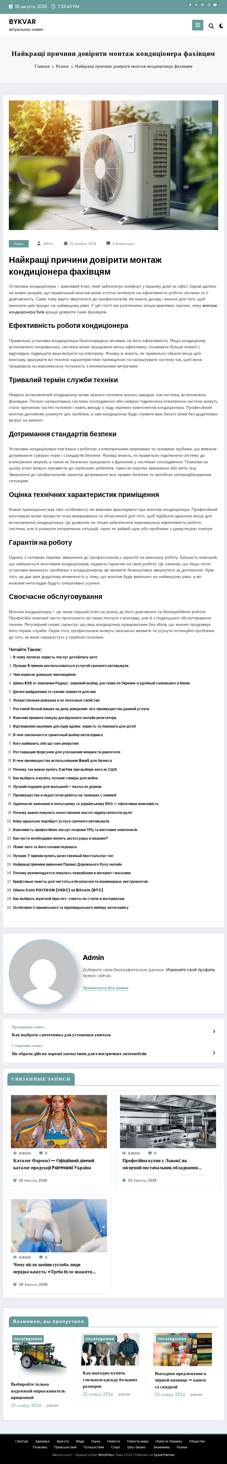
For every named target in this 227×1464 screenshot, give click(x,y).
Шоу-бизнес (136, 1447)
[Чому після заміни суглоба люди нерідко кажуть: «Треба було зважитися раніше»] (59, 1225)
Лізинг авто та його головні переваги (45, 846)
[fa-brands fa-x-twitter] (196, 4)
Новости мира (137, 1441)
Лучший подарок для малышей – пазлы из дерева (57, 786)
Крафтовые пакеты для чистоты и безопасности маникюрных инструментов (80, 881)
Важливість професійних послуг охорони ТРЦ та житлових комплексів (75, 829)
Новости (113, 1441)
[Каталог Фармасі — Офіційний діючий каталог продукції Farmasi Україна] (59, 1121)
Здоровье (42, 1441)
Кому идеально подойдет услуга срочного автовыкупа (61, 821)
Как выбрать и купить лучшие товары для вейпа (55, 777)
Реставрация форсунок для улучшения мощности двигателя (66, 751)
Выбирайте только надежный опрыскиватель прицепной (38, 1390)
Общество (197, 1441)
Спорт (115, 1447)
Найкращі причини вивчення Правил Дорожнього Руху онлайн (67, 864)
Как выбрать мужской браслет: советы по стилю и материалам (68, 898)
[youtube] (215, 4)
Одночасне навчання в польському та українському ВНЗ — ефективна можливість (86, 803)
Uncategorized (28, 1338)
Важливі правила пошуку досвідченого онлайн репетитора (64, 717)
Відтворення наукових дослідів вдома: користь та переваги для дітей (74, 726)
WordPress (106, 1455)
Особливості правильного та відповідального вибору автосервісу (71, 907)
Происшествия (65, 1447)
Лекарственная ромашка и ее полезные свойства (56, 700)
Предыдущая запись (28, 1027)
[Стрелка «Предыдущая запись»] (214, 1031)
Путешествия (94, 1447)
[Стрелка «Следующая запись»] (214, 1053)
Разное (19, 244)
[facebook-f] (190, 4)
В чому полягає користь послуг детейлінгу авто (55, 657)
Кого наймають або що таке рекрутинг (46, 743)
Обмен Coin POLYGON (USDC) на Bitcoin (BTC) (58, 890)
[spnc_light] (221, 26)
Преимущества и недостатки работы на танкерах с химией (64, 795)
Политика (40, 1447)
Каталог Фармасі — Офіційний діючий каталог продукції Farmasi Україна (53, 1164)
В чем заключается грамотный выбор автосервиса (58, 734)
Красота (63, 1441)
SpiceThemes (164, 1455)
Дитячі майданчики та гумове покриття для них (54, 691)
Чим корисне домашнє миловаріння (44, 674)
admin (48, 244)
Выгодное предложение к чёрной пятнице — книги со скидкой (181, 1380)
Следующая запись (27, 1046)
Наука (95, 1441)
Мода (80, 1441)
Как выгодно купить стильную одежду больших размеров (110, 1379)
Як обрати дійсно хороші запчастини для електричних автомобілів (79, 1053)
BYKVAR (22, 21)
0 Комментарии (123, 244)
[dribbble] (202, 4)
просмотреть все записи (105, 988)
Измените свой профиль (190, 969)
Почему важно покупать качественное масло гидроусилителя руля (72, 812)
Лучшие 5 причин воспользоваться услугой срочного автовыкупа (71, 665)
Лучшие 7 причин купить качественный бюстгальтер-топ (63, 855)
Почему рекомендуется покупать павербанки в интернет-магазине (72, 872)
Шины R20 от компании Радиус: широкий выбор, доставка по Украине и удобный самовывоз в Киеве (101, 683)
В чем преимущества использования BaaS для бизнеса (62, 760)
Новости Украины (168, 1441)
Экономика (161, 1447)
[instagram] (208, 4)
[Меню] (197, 25)
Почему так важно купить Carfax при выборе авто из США (65, 769)
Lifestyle (21, 1441)
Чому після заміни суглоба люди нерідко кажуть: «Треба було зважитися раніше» (55, 1268)
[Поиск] (211, 26)
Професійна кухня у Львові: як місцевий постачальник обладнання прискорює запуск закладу (160, 1164)
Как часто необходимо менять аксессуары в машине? (60, 838)
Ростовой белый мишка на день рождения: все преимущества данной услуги (81, 708)
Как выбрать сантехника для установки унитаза (61, 1034)
